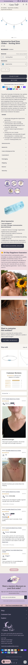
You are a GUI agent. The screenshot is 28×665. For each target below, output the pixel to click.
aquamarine (15, 96)
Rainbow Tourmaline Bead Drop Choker (12, 550)
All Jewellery (4, 7)
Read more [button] (5, 542)
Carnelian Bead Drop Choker (13, 450)
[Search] (4, 4)
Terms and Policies (14, 659)
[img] (5, 401)
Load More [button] (14, 570)
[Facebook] (22, 1)
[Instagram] (24, 1)
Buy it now (14, 80)
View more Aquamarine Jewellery (12, 246)
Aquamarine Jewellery (13, 7)
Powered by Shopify (18, 656)
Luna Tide (11, 656)
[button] (4, 49)
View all (25, 347)
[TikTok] (26, 1)
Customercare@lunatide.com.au (9, 646)
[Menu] (1, 4)
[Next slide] (25, 358)
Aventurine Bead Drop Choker (14, 528)
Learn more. (21, 635)
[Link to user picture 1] (14, 422)
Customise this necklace (10, 340)
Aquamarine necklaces (6, 9)
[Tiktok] (16, 663)
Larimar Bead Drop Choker (13, 492)
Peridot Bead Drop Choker (13, 399)
